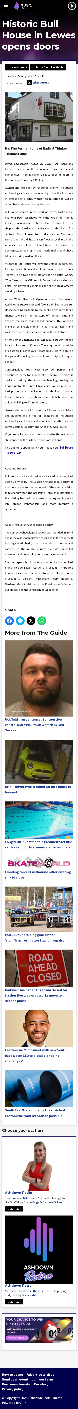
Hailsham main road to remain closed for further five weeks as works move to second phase (36, 995)
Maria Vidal (29, 1295)
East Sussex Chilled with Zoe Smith (27, 1198)
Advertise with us (40, 1374)
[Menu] (6, 6)
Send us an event (15, 1379)
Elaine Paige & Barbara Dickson (43, 1202)
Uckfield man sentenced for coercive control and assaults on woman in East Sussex (34, 724)
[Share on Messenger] (20, 620)
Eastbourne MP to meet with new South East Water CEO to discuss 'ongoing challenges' (35, 1055)
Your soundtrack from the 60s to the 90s (31, 1291)
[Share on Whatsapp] (41, 620)
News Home (19, 67)
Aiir (23, 1402)
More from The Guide (50, 67)
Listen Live (14, 1208)
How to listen (12, 1374)
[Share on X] (31, 620)
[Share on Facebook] (9, 620)
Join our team (42, 1379)
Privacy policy (12, 1389)
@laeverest (41, 82)
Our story (41, 1384)
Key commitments (16, 1384)
